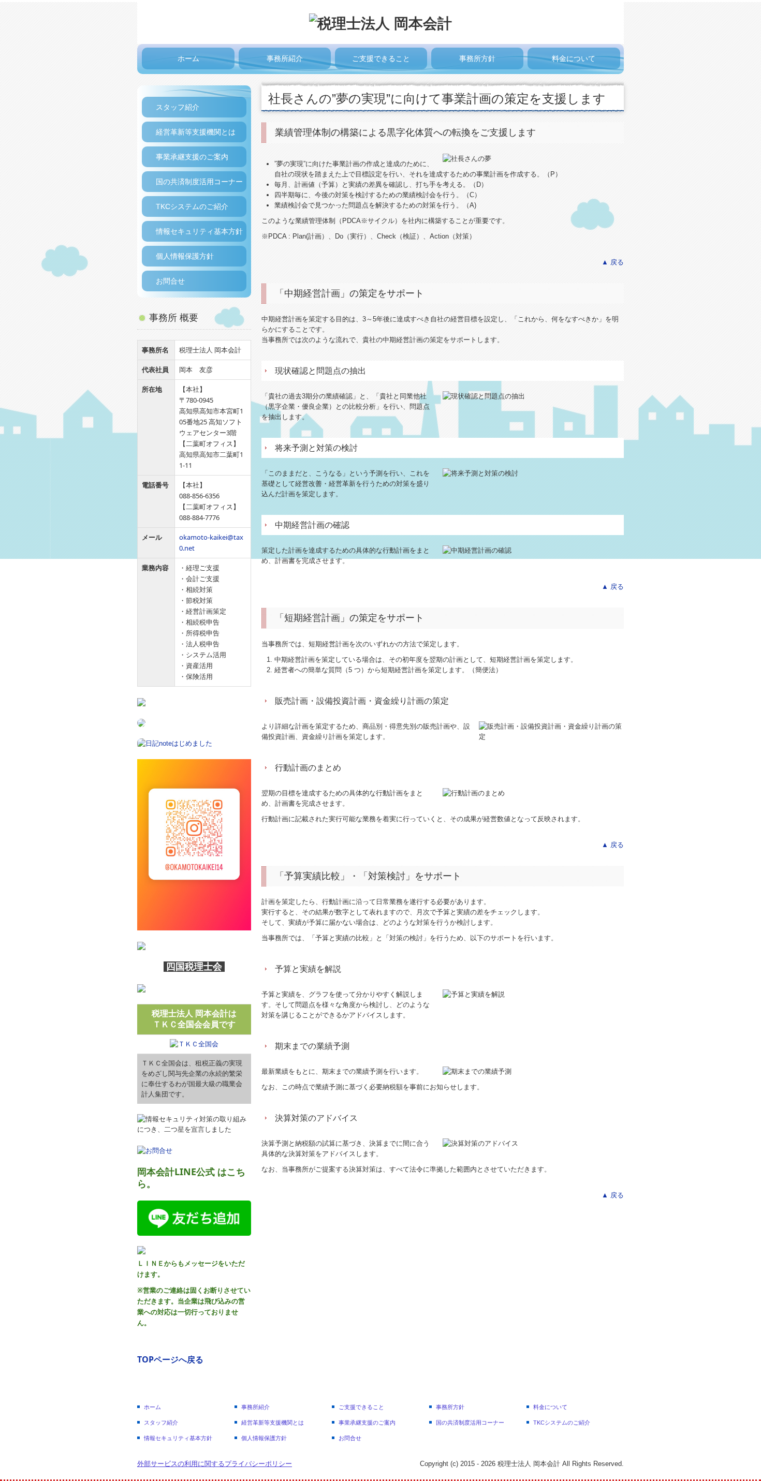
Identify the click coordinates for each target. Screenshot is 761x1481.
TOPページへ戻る (170, 1359)
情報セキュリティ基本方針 (199, 231)
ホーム (188, 58)
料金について (573, 58)
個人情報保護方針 (185, 256)
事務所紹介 (285, 58)
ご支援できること (381, 58)
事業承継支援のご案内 (192, 157)
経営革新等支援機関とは (196, 132)
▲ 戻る (613, 262)
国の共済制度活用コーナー (199, 181)
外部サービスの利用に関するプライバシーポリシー (214, 1464)
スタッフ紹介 (177, 107)
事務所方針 (477, 58)
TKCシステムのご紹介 (192, 206)
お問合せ (170, 281)
